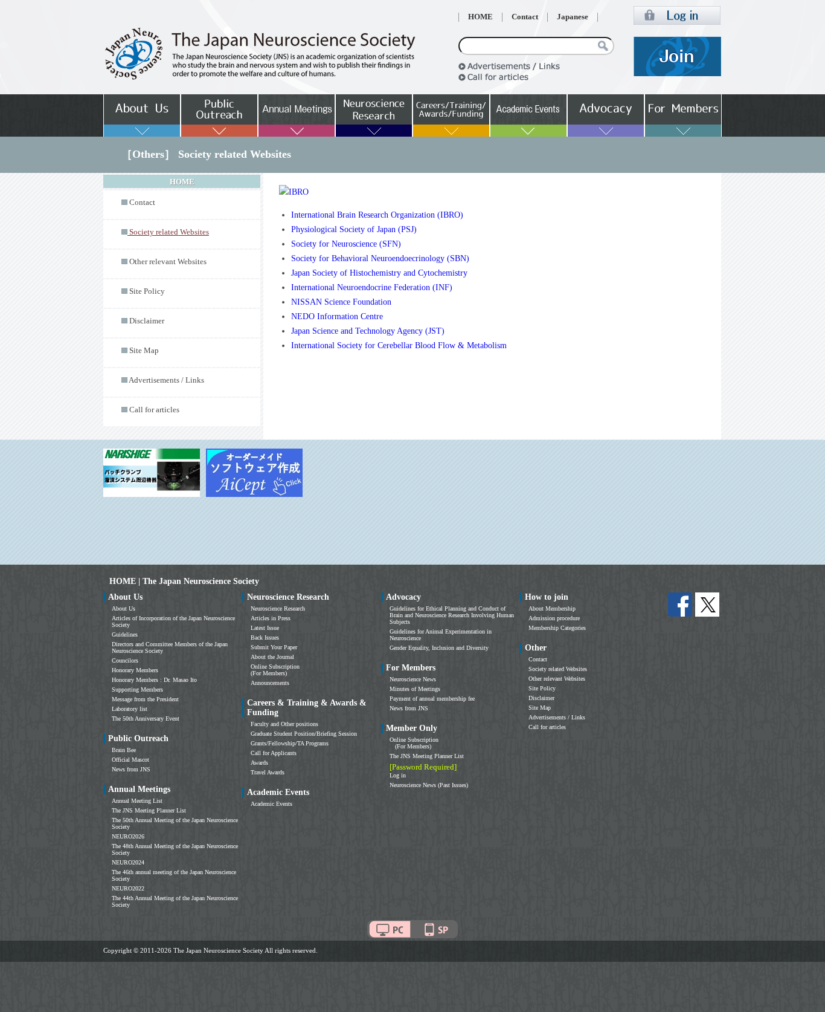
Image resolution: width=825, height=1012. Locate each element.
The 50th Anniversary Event (145, 718)
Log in (398, 775)
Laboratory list (129, 708)
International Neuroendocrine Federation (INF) (371, 287)
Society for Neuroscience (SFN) (346, 243)
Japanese (572, 17)
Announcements (270, 683)
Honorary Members (135, 670)
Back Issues (265, 637)
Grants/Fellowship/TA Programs (290, 743)
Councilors (125, 660)
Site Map (144, 350)
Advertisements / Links (166, 380)
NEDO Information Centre (337, 316)
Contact (525, 17)
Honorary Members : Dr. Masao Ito (154, 679)
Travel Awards (267, 772)
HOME (480, 17)
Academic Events (271, 803)
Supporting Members (137, 689)
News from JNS (131, 769)
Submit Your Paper (274, 647)
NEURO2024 (128, 862)
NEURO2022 (128, 888)
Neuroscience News (413, 679)
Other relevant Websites (168, 262)
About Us (123, 608)
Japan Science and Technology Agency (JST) (368, 331)
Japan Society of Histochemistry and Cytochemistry (379, 272)
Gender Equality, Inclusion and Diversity (439, 647)
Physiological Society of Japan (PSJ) (354, 229)
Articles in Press (271, 618)
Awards (259, 762)
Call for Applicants (274, 753)
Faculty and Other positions (284, 724)
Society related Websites (557, 669)
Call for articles (154, 410)
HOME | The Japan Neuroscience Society (184, 581)
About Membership (552, 608)
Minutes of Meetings (415, 689)
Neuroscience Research (278, 608)
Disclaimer (146, 321)
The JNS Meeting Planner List (149, 810)
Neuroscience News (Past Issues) (429, 785)
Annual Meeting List (137, 800)
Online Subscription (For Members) (275, 669)
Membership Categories (557, 627)
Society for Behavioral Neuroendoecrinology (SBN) (380, 258)
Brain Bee (124, 750)
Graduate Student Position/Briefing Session (304, 733)
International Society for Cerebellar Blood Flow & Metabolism (399, 345)
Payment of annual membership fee (432, 698)
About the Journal (272, 657)
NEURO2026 (128, 836)
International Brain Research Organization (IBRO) (377, 214)
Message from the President (145, 699)
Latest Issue (265, 627)
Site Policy (147, 291)
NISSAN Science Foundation (341, 302)
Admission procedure (554, 618)
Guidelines (125, 634)
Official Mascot (130, 759)
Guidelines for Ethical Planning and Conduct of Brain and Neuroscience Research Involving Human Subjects (452, 615)
